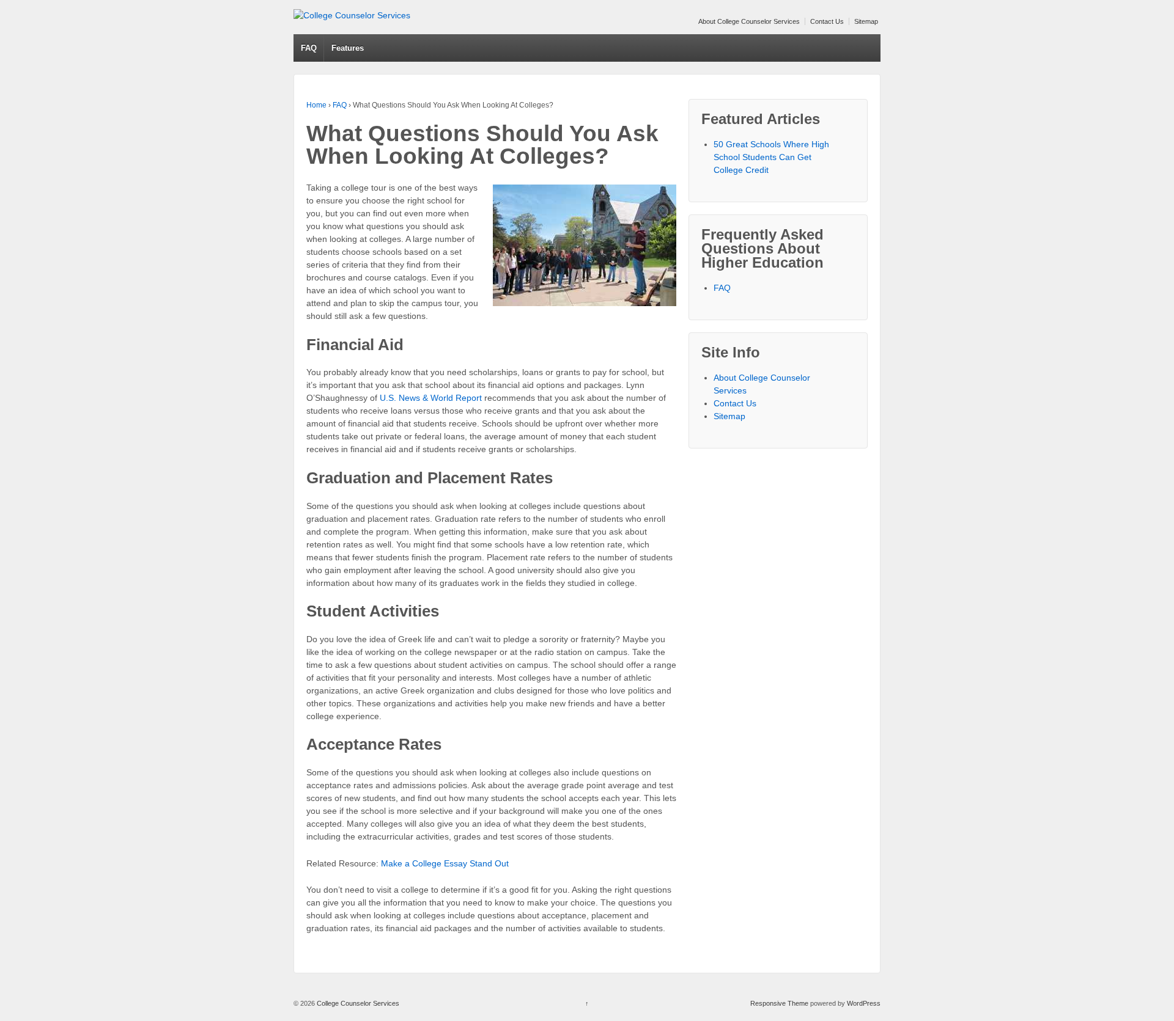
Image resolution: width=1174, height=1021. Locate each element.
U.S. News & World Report (431, 398)
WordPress (863, 1003)
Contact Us (827, 21)
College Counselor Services (357, 1003)
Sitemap (866, 21)
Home (316, 105)
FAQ (309, 48)
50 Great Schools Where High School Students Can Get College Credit (771, 157)
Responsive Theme (779, 1003)
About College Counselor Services (749, 21)
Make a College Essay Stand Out (445, 863)
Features (347, 48)
